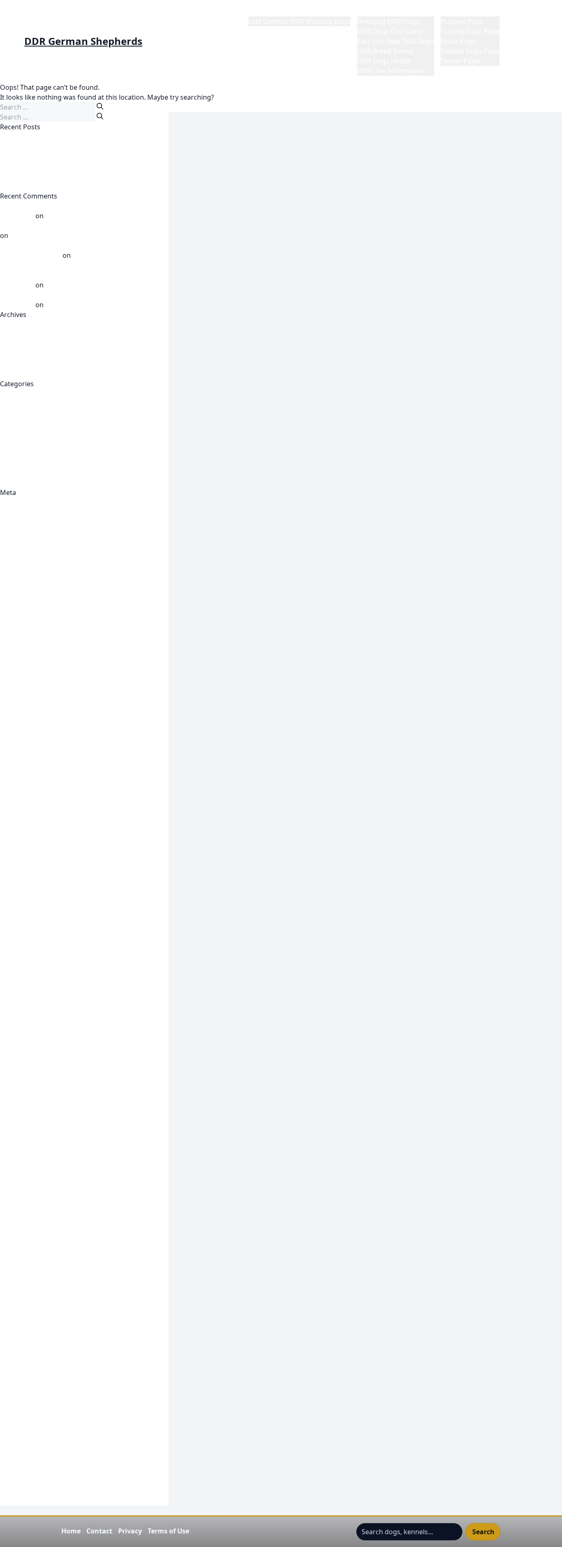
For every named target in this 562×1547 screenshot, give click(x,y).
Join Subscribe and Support (42, 1174)
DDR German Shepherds (83, 41)
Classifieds (16, 630)
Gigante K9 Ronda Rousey (40, 1045)
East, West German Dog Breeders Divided (64, 186)
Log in (9, 512)
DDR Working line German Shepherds (59, 788)
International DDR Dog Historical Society (63, 1164)
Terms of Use (168, 1530)
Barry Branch (20, 581)
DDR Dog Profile (25, 700)
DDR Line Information (391, 70)
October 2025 (21, 354)
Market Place (461, 11)
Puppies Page (462, 21)
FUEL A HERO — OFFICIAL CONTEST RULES (65, 907)
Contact (99, 1530)
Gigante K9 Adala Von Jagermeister (54, 956)
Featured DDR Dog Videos (40, 858)
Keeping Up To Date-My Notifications (57, 1184)
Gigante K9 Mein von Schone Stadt (53, 996)
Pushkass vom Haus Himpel (88, 215)
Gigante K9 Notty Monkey (40, 1026)
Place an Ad (18, 1292)
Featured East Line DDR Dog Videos (55, 897)
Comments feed (25, 532)
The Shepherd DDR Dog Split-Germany (60, 1421)
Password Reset (25, 1283)
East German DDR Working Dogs (299, 21)
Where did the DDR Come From (49, 482)
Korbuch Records (27, 1194)
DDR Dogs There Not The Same (48, 136)
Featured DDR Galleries (36, 877)
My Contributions (27, 1263)
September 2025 (25, 364)
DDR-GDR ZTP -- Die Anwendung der (56, 798)
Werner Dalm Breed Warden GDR (97, 304)
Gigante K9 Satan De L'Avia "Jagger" (55, 1055)
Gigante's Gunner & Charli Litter (50, 1115)
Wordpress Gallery (29, 1500)
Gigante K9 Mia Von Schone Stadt (52, 1006)
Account (13, 561)
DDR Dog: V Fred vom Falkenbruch (53, 719)
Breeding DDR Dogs (388, 21)
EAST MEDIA (19, 848)
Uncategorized (23, 472)
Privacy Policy (21, 1312)
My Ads (11, 1253)
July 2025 (13, 373)
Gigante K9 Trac (24, 1075)
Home (257, 11)
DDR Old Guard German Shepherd (53, 769)
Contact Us (17, 650)
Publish (11, 640)
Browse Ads (18, 601)
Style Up (13, 1391)
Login (8, 1204)
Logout (11, 1243)
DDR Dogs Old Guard (390, 31)
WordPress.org (23, 541)
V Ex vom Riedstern (40, 235)
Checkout (15, 620)
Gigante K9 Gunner (30, 976)
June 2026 (15, 324)
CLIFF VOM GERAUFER (34, 146)
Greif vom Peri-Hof (29, 156)
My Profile (522, 11)
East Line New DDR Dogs (395, 41)
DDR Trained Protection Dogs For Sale (59, 779)
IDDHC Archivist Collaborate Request (57, 1154)
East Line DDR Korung (34, 828)
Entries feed (18, 522)
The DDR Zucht (23, 1411)
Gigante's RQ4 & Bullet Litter (44, 1134)
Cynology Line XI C (28, 660)
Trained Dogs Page (470, 31)
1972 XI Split (18, 551)
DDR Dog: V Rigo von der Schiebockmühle (65, 729)
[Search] (100, 106)
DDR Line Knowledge (32, 433)
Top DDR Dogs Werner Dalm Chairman (60, 1441)
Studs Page (458, 41)
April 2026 (15, 344)
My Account (18, 1233)
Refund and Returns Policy (41, 1332)
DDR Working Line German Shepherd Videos (69, 443)
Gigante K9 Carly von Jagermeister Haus (62, 927)
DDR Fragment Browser (37, 749)
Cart (6, 611)
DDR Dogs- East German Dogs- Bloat (57, 739)
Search (483, 1531)
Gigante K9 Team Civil (33, 1065)
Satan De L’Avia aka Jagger (85, 284)
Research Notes (24, 1342)
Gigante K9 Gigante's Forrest (45, 966)
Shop (8, 1362)
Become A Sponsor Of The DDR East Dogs (65, 591)
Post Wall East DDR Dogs (38, 462)
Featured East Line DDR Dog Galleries (58, 887)
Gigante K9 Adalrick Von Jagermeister (58, 917)
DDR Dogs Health (384, 60)
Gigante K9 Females (30, 947)
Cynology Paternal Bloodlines (45, 670)
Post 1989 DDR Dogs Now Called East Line (65, 452)
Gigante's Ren (21, 1124)
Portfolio (14, 1302)
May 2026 (15, 334)
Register (13, 502)
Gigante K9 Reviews (30, 1036)
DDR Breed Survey (385, 51)
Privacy (130, 1530)
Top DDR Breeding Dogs (37, 1431)
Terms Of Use (21, 1401)
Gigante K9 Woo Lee (31, 1085)
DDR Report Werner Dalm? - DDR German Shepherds (82, 225)
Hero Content (21, 1144)
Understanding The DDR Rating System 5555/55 (74, 1460)
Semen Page (460, 60)
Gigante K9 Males (27, 986)
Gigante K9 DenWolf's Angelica (48, 937)
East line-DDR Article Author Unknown (59, 838)
